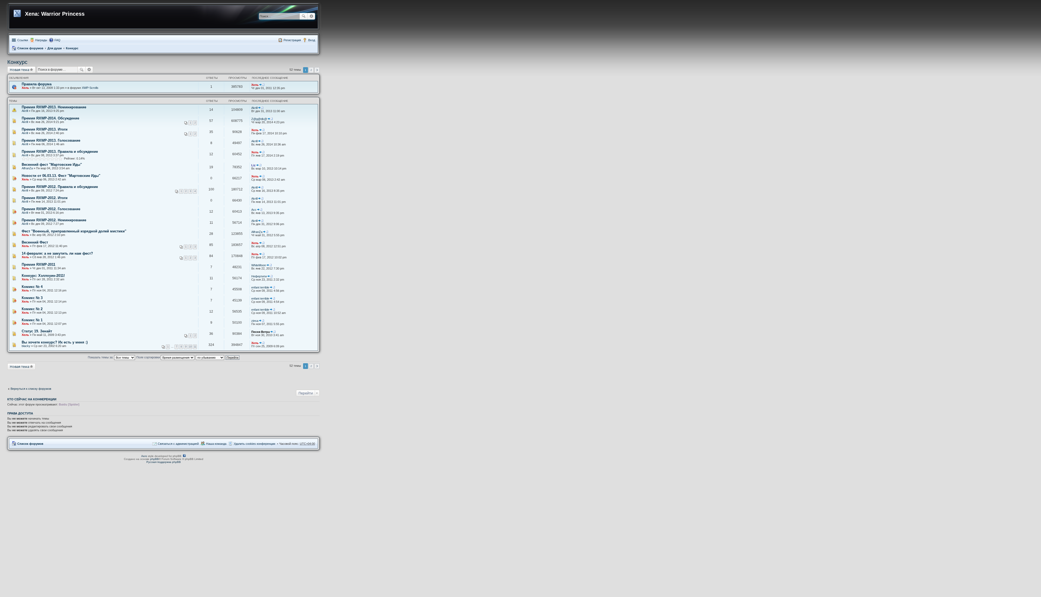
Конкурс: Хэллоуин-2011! (43, 276)
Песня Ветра (260, 331)
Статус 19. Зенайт (37, 331)
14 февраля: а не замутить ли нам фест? (57, 253)
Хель (25, 87)
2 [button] (311, 70)
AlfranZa (27, 168)
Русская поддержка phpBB (163, 461)
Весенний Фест (35, 242)
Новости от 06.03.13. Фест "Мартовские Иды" (61, 176)
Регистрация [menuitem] (292, 40)
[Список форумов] (18, 12)
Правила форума (37, 84)
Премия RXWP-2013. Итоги (45, 129)
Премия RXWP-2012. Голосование (51, 209)
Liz (253, 165)
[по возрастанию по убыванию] (210, 357)
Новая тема (19, 69)
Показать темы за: (101, 357)
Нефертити (259, 276)
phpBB (154, 459)
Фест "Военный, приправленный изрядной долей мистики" (74, 231)
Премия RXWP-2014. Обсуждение (50, 118)
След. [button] (317, 70)
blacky (26, 346)
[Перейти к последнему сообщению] (261, 84)
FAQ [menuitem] (57, 40)
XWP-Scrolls (90, 87)
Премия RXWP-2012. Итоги (45, 198)
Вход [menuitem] (311, 40)
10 (190, 346)
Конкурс (72, 48)
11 (195, 346)
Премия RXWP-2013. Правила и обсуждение (60, 152)
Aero (144, 456)
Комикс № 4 (32, 287)
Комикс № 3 (32, 298)
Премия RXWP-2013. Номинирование (54, 107)
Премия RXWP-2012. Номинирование (54, 220)
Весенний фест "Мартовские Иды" (52, 165)
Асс (253, 209)
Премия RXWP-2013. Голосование (51, 140)
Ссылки (22, 40)
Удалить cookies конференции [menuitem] (254, 443)
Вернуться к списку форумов (31, 388)
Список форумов (30, 48)
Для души (54, 48)
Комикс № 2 (32, 309)
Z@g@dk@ (259, 119)
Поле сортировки (148, 357)
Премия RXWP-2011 (38, 264)
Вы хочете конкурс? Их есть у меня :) (55, 342)
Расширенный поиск (311, 16)
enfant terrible (260, 287)
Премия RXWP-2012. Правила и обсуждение (60, 187)
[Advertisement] (50, 376)
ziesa (254, 320)
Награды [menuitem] (41, 40)
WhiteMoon (258, 265)
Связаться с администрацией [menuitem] (178, 443)
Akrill (25, 110)
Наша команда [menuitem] (216, 443)
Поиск (304, 16)
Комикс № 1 (32, 320)
